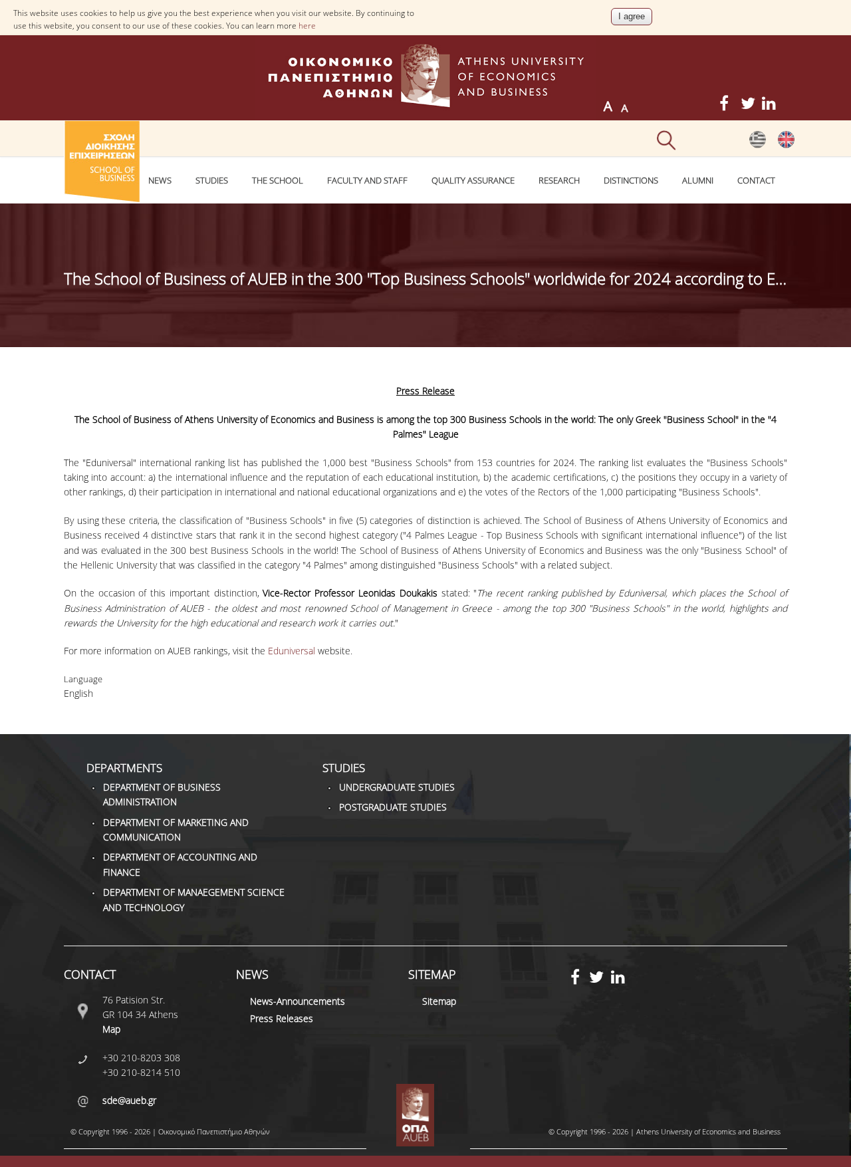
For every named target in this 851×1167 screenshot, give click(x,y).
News (160, 180)
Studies (211, 180)
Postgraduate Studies (393, 807)
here (307, 25)
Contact (756, 180)
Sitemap (439, 1001)
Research (559, 180)
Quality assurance (473, 180)
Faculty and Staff (367, 180)
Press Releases (281, 1018)
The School (277, 180)
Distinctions (631, 180)
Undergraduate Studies (397, 787)
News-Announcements (297, 1001)
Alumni (697, 180)
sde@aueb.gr (129, 1100)
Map (111, 1029)
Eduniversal (291, 650)
